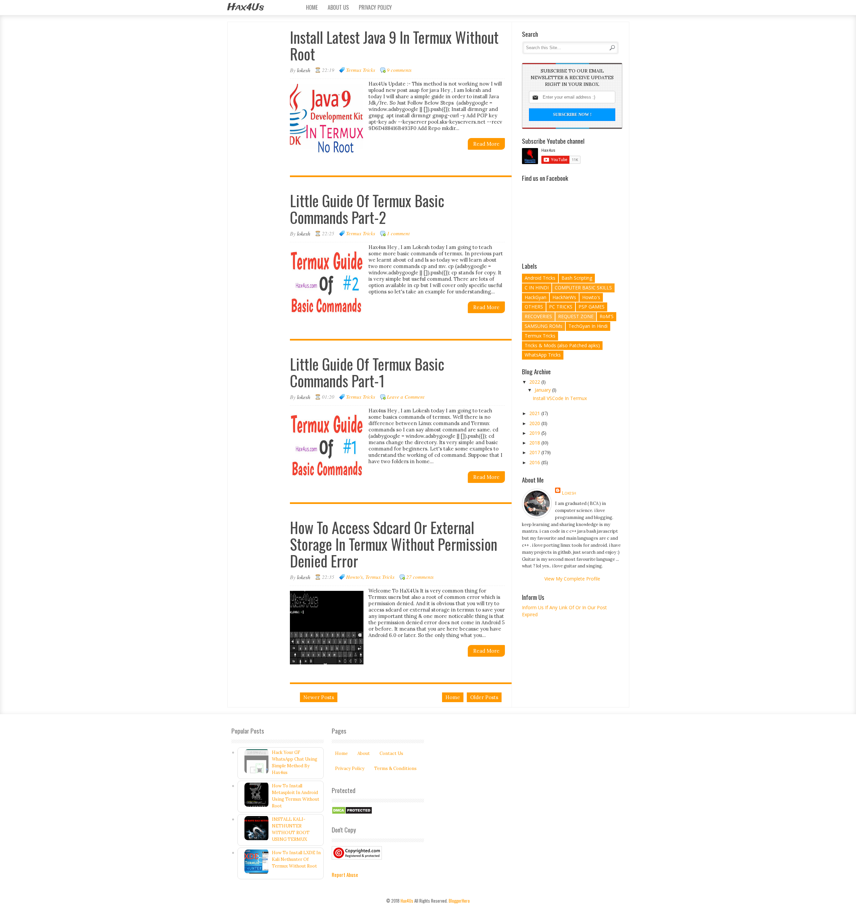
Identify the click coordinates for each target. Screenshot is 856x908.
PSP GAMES (591, 306)
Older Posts (484, 697)
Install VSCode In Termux (560, 398)
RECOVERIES (538, 316)
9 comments (399, 70)
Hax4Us (245, 7)
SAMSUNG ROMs (543, 326)
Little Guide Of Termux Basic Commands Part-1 (367, 372)
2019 (535, 433)
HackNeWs (564, 297)
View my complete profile (572, 578)
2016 (535, 462)
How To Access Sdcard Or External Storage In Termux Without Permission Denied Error (393, 544)
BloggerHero (459, 900)
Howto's (354, 576)
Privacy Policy (375, 7)
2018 (535, 442)
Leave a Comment (405, 396)
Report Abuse (345, 874)
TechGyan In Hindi (588, 326)
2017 (535, 452)
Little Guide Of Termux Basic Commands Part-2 (367, 208)
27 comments (420, 576)
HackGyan (535, 297)
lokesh (569, 493)
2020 (535, 423)
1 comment (398, 233)
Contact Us (391, 753)
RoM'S (607, 316)
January (543, 390)
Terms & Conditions (395, 768)
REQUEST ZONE (576, 316)
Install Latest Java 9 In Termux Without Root (394, 45)
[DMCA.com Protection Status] (352, 813)
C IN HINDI (537, 287)
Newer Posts (318, 697)
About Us (338, 7)
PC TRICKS (560, 306)
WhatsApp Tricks (543, 355)
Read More (486, 144)
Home (312, 7)
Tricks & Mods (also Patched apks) (562, 345)
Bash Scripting (576, 278)
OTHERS (534, 306)
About (363, 753)
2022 (535, 382)
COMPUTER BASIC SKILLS (583, 287)
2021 (535, 413)
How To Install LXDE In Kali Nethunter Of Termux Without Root (296, 859)
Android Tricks (540, 278)
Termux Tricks (360, 70)
